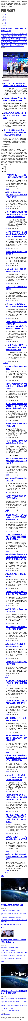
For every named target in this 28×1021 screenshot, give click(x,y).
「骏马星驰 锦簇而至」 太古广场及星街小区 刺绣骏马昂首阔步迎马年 (16, 537)
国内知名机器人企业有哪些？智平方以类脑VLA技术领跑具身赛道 (16, 738)
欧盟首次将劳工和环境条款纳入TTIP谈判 (11, 924)
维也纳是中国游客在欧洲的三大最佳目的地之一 (13, 955)
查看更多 (5, 363)
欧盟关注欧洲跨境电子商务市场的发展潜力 (11, 917)
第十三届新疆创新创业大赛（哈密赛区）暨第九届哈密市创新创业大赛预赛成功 (14, 132)
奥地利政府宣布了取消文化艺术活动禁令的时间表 (13, 998)
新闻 (4, 16)
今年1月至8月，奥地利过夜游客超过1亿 (11, 1010)
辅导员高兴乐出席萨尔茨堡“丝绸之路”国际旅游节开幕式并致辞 (16, 461)
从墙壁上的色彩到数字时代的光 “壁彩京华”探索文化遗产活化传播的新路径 (16, 757)
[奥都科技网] (8, 12)
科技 (4, 20)
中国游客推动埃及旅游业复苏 (8, 950)
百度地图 (7, 1015)
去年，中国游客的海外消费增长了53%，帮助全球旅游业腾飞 (16, 386)
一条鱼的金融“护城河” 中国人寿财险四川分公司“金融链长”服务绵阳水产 (16, 347)
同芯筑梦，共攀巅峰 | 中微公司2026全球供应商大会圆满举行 (16, 856)
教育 (4, 17)
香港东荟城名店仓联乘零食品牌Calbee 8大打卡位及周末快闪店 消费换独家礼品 (16, 556)
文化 (4, 25)
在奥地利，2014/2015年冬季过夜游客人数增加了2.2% (14, 1005)
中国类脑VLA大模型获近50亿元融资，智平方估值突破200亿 (16, 683)
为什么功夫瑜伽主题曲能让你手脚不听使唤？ (12, 46)
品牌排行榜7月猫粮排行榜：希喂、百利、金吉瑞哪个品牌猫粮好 (15, 115)
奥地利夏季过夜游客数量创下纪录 (9, 947)
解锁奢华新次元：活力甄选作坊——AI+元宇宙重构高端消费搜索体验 (16, 517)
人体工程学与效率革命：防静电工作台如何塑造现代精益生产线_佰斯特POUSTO (16, 234)
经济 (4, 19)
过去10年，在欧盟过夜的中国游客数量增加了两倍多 (14, 952)
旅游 (4, 23)
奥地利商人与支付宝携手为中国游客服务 (11, 958)
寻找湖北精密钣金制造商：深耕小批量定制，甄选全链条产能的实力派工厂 (16, 797)
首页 (4, 14)
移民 (4, 22)
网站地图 (3, 1015)
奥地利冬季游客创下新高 (7, 1008)
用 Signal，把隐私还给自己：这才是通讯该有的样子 (14, 44)
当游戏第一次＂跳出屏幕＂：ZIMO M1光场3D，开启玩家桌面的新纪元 (16, 777)
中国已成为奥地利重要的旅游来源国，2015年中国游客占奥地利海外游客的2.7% (16, 406)
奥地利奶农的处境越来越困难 (12, 905)
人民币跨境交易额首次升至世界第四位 (10, 910)
